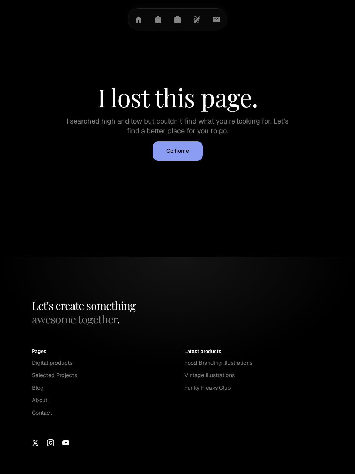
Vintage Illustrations (209, 375)
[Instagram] (50, 442)
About (39, 400)
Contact (42, 412)
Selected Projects (54, 375)
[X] (35, 442)
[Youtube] (65, 442)
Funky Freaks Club (207, 387)
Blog (38, 387)
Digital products (52, 362)
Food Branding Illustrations (218, 362)
